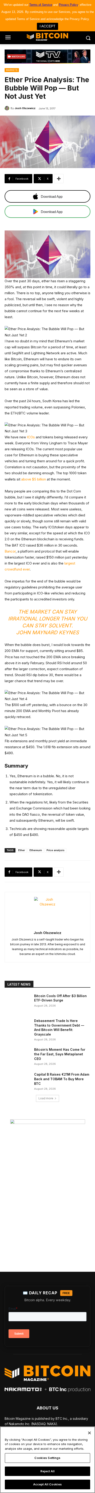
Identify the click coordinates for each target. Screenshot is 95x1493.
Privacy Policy (68, 4)
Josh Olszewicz (25, 108)
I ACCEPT (47, 26)
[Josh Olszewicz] (8, 108)
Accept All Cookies (47, 1484)
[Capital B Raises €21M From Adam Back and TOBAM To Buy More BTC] (17, 1081)
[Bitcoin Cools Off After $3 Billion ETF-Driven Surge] (17, 1003)
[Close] (89, 1433)
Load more (46, 1098)
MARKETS (12, 70)
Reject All (47, 1471)
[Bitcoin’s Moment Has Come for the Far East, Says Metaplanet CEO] (17, 1056)
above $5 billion (33, 479)
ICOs (31, 437)
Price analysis (56, 850)
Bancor (10, 551)
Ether (21, 850)
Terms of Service (40, 4)
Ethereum (36, 850)
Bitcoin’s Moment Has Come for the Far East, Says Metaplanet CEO (59, 1054)
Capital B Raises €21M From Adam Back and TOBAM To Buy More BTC (61, 1078)
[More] (59, 178)
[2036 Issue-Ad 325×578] (47, 1185)
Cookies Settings (47, 1458)
